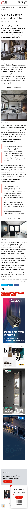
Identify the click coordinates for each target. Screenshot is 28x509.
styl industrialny (5, 294)
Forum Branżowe (5, 7)
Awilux (14, 292)
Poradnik (12, 7)
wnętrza (13, 294)
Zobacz (19, 497)
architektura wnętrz (6, 292)
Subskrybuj (8, 481)
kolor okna (21, 292)
